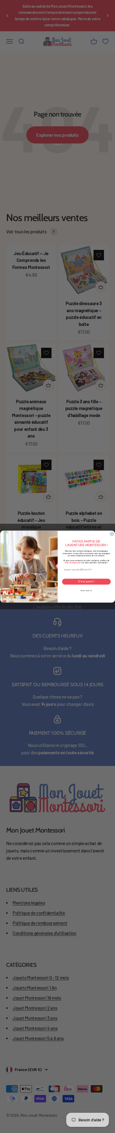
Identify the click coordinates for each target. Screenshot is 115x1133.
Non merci (86, 590)
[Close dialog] (112, 534)
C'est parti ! (86, 581)
